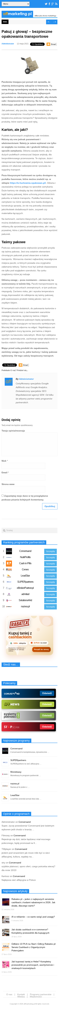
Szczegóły (50, 551)
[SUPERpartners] (9, 582)
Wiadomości (36, 996)
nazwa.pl (25, 606)
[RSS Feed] (56, 4)
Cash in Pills (25, 563)
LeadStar (25, 575)
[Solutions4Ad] (9, 601)
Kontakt (21, 994)
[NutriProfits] (9, 558)
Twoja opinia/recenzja (13, 430)
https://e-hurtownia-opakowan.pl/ (28, 183)
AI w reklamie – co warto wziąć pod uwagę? (33, 916)
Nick (4, 461)
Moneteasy (15, 772)
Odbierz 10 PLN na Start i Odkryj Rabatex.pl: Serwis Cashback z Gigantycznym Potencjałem (33, 947)
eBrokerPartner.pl (25, 588)
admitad (25, 594)
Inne (5, 22)
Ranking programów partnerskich (24, 542)
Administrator (8, 44)
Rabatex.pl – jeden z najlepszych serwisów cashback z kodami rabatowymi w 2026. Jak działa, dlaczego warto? (33, 902)
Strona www (8, 484)
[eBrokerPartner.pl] (9, 589)
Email (4, 472)
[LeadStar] (9, 576)
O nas (9, 994)
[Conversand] (9, 552)
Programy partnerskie (40, 994)
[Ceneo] (9, 570)
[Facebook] (49, 4)
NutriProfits (25, 557)
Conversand (25, 551)
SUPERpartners (25, 581)
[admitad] (9, 595)
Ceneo (25, 569)
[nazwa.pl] (9, 607)
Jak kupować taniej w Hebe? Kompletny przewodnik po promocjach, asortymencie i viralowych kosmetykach (32, 964)
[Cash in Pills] (9, 564)
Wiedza (21, 996)
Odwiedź (47, 693)
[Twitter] (46, 4)
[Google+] (52, 4)
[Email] (52, 44)
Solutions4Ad (25, 600)
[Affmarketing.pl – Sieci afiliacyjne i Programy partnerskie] (29, 16)
